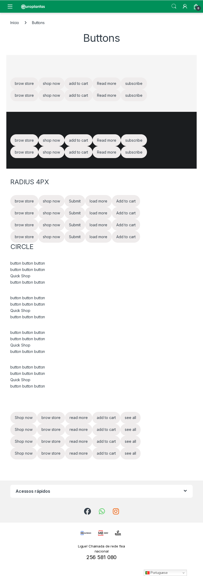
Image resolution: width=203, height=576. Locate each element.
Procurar (174, 6)
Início (14, 22)
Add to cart (126, 201)
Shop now (24, 417)
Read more (106, 83)
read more (79, 417)
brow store (24, 83)
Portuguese (159, 573)
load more (98, 201)
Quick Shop (20, 276)
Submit (75, 201)
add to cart (78, 83)
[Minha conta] (185, 6)
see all (130, 417)
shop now (51, 83)
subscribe (133, 83)
